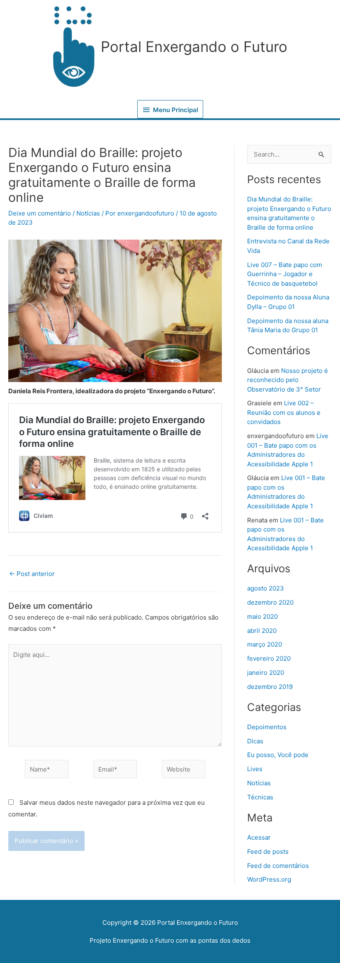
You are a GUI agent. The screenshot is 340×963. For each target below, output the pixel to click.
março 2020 (264, 644)
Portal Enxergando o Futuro (194, 46)
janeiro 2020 (265, 672)
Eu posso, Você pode (277, 755)
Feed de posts (268, 851)
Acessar (259, 837)
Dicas (255, 741)
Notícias (88, 213)
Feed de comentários (278, 866)
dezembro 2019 (270, 687)
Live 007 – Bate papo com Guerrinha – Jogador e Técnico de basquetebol (284, 274)
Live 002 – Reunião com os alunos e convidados (284, 412)
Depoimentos (267, 727)
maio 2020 (262, 616)
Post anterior (32, 574)
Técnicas (260, 797)
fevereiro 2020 (269, 658)
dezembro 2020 (270, 602)
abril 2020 (262, 631)
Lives (254, 769)
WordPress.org (269, 879)
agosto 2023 (265, 588)
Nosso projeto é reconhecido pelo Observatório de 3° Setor (287, 380)
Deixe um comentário (39, 213)
